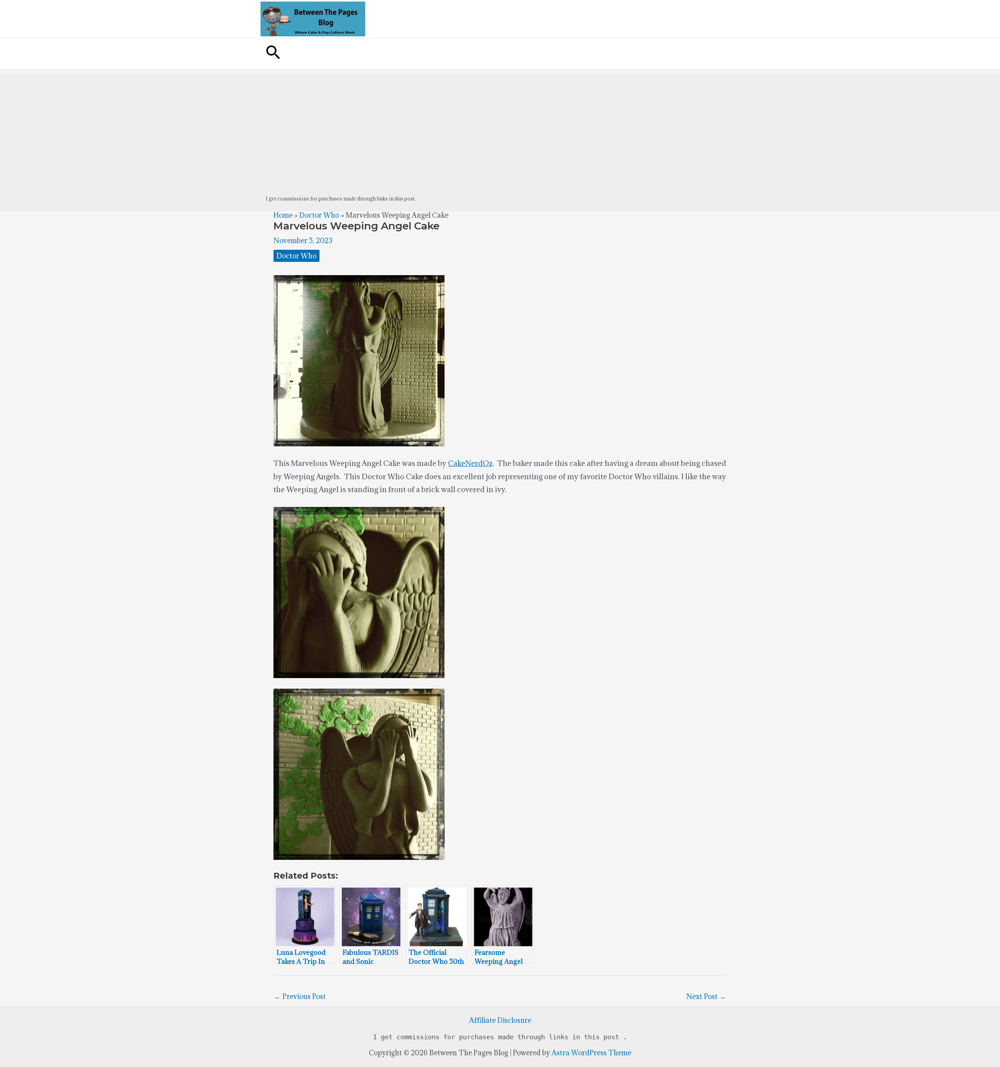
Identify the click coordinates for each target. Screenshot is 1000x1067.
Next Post (706, 996)
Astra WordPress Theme (591, 1052)
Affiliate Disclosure (500, 1020)
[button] (273, 53)
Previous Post (300, 996)
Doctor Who (319, 215)
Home (283, 215)
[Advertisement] (500, 128)
